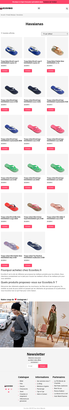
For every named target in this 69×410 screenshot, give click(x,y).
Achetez (5, 70)
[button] (38, 8)
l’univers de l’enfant (50, 2)
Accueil (3, 15)
